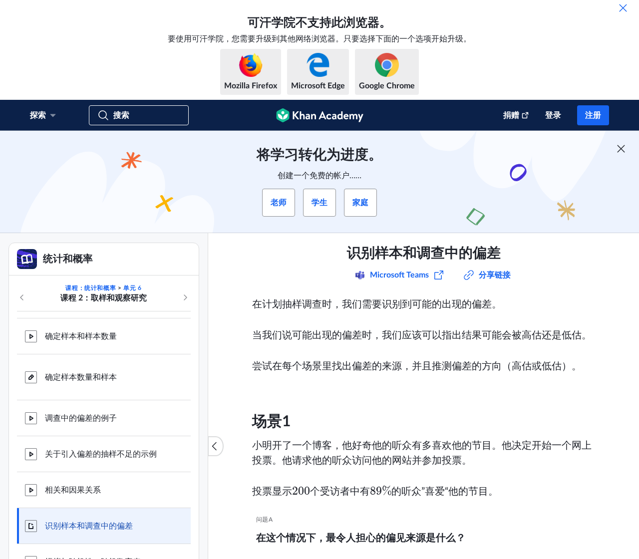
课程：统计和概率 (90, 288)
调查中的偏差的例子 (81, 418)
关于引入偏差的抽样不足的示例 (101, 454)
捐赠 (511, 115)
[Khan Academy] (319, 115)
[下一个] (185, 297)
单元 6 (132, 288)
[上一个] (22, 297)
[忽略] (623, 8)
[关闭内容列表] (216, 446)
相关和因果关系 (73, 490)
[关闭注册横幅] (621, 149)
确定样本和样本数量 (81, 336)
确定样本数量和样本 (81, 377)
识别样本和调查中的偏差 (89, 526)
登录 (553, 115)
